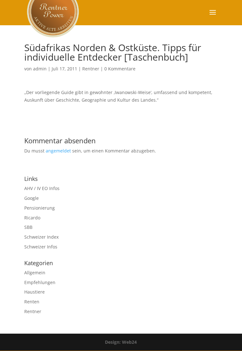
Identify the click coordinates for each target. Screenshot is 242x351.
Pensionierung (39, 208)
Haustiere (34, 292)
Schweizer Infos (40, 247)
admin (40, 69)
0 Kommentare (119, 69)
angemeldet (58, 151)
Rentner (90, 69)
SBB (28, 227)
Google (31, 198)
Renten (31, 302)
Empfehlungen (39, 282)
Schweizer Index (41, 237)
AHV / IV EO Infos (42, 188)
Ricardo (32, 218)
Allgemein (34, 273)
